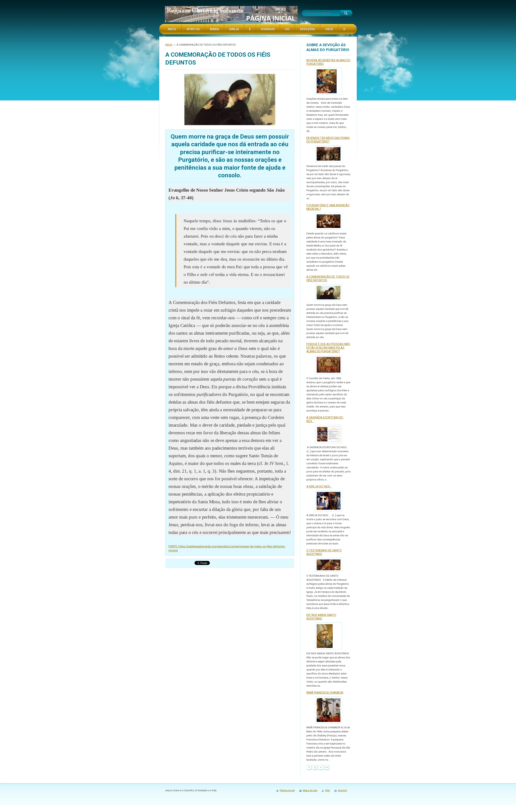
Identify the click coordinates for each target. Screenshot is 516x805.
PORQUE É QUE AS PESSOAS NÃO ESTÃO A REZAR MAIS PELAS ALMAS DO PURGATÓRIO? (328, 347)
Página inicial (287, 790)
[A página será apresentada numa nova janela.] (229, 100)
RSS (327, 790)
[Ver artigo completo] (328, 81)
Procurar (346, 13)
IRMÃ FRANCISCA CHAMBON (324, 692)
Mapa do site (310, 790)
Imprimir (342, 790)
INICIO (169, 44)
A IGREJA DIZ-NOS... (319, 486)
